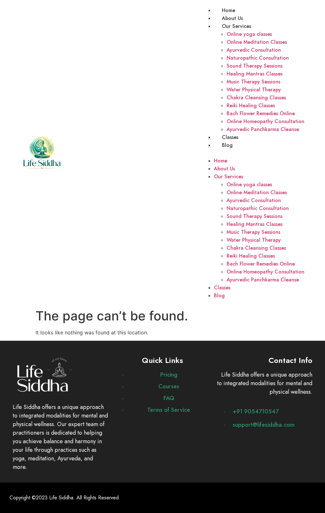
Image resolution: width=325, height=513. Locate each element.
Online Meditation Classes (257, 42)
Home (228, 10)
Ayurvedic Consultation (254, 50)
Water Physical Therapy (254, 89)
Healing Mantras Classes (254, 73)
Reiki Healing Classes (251, 105)
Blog (227, 145)
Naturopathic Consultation (258, 58)
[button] (252, 153)
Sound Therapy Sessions (254, 65)
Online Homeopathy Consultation (265, 121)
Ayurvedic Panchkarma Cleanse (263, 129)
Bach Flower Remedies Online (261, 113)
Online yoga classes (249, 34)
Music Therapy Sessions (253, 81)
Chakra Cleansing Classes (256, 97)
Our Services (236, 26)
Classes (230, 137)
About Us (232, 18)
